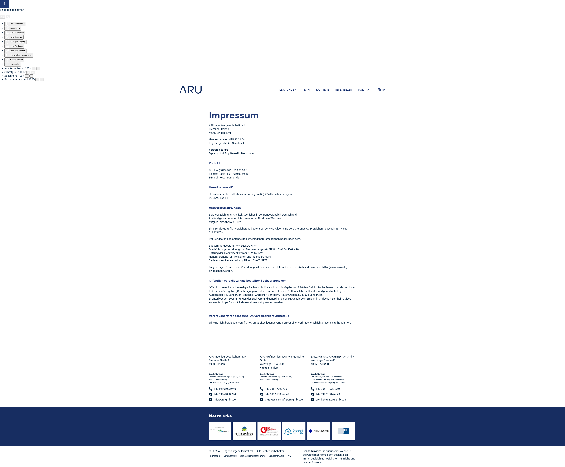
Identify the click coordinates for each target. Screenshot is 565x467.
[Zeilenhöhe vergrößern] (31, 76)
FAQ (289, 455)
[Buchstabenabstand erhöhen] (42, 79)
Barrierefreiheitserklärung (253, 455)
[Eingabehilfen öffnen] (4, 4)
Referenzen (343, 89)
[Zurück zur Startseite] (191, 89)
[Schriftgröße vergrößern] (33, 72)
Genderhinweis (276, 455)
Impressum (215, 455)
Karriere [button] (322, 89)
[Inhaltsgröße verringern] (34, 68)
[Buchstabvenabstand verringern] (37, 79)
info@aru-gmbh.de (228, 177)
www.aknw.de (338, 267)
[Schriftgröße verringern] (28, 72)
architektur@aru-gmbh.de (331, 399)
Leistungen (287, 89)
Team (306, 89)
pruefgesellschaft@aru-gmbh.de (284, 399)
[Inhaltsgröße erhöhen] (38, 68)
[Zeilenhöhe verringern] (27, 76)
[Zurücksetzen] (2, 17)
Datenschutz (230, 455)
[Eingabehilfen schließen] (8, 16)
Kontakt (364, 89)
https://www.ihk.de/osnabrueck (240, 302)
